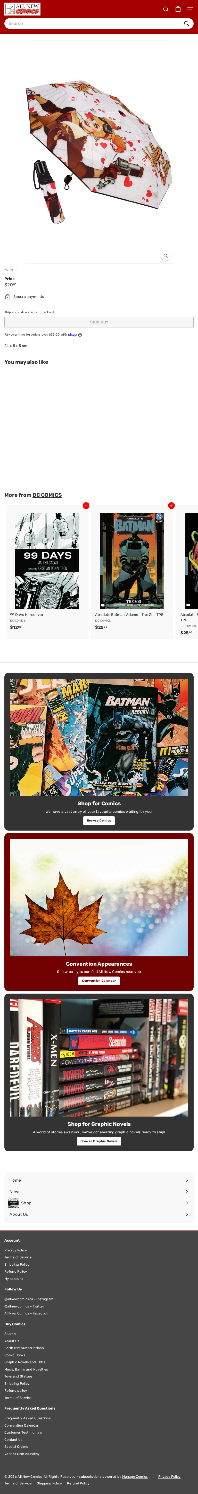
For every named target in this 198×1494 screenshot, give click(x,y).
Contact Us (13, 1440)
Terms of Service (18, 1257)
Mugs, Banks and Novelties (26, 1369)
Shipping (11, 312)
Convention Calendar (99, 980)
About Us (12, 1341)
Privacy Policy (15, 1250)
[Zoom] (165, 256)
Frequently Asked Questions (27, 1418)
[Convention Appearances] (99, 897)
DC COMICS (47, 495)
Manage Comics (135, 1476)
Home (9, 269)
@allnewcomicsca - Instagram (28, 1299)
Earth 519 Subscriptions (24, 1348)
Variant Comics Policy (21, 1454)
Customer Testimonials (23, 1432)
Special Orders (16, 1447)
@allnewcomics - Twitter (24, 1306)
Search (10, 1334)
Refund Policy (15, 1271)
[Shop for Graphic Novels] (99, 1058)
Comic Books (15, 1355)
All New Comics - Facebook (26, 1313)
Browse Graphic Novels (99, 1141)
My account (13, 1279)
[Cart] (178, 9)
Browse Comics (99, 820)
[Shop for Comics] (99, 737)
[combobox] (99, 23)
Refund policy (15, 1390)
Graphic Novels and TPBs (24, 1362)
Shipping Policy (16, 1264)
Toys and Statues (18, 1376)
